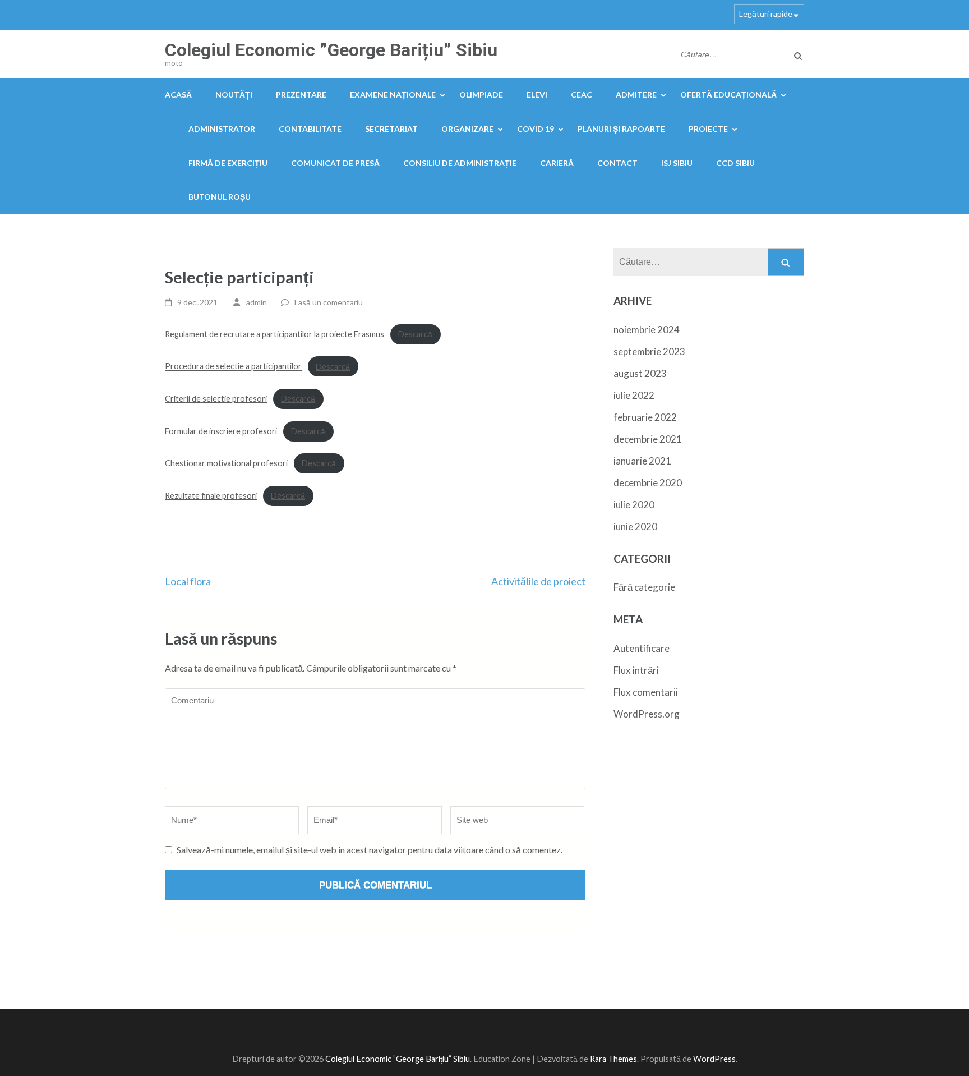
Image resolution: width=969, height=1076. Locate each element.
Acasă (178, 94)
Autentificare (641, 648)
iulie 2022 (633, 395)
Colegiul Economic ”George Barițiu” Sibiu (331, 50)
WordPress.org (646, 714)
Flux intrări (636, 670)
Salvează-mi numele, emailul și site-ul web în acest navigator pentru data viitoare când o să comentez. (369, 849)
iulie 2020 (633, 505)
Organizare (467, 129)
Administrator (221, 129)
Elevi (537, 94)
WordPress (714, 1059)
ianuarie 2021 (642, 461)
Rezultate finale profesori (211, 495)
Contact (617, 163)
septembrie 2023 (649, 351)
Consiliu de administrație (459, 163)
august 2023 (640, 373)
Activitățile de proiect (538, 581)
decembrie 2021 (647, 439)
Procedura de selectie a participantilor (233, 366)
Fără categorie (644, 587)
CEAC (581, 94)
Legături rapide (765, 14)
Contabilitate (310, 129)
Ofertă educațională (728, 94)
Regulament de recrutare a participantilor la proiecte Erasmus (274, 334)
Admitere (636, 94)
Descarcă (415, 334)
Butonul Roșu (219, 196)
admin (256, 302)
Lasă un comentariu (328, 302)
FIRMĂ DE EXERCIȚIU (227, 163)
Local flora (188, 581)
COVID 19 (535, 129)
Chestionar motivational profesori (226, 463)
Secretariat (391, 129)
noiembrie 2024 (646, 329)
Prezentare (301, 94)
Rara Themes (613, 1059)
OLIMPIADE (481, 94)
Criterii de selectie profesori (216, 398)
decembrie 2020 (647, 483)
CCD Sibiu (735, 163)
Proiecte (708, 129)
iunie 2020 (635, 526)
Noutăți (233, 94)
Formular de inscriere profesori (221, 431)
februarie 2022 (645, 417)
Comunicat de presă (335, 163)
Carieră (557, 163)
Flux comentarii (645, 692)
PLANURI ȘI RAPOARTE (621, 129)
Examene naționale (393, 94)
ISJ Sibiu (677, 163)
